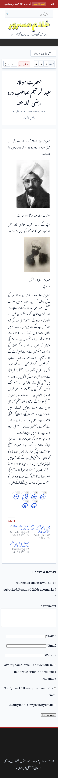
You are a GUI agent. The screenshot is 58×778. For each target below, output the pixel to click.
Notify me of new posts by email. (31, 704)
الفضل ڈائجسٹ (29, 117)
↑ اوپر (14, 63)
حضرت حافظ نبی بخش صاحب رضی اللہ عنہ (19, 544)
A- (41, 63)
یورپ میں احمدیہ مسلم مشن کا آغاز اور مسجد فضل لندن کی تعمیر (40, 528)
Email (51, 644)
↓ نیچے (7, 63)
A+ (46, 63)
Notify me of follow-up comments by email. (30, 691)
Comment (48, 605)
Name (51, 635)
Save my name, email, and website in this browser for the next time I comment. (29, 670)
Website (50, 654)
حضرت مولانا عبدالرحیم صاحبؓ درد (19, 527)
